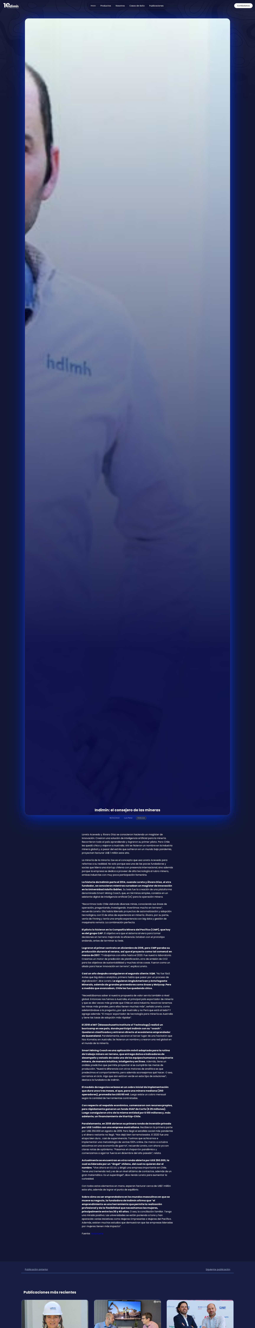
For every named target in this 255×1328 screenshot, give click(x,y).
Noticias (141, 818)
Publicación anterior (36, 1269)
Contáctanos (243, 5)
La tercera (97, 1233)
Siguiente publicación (218, 1269)
